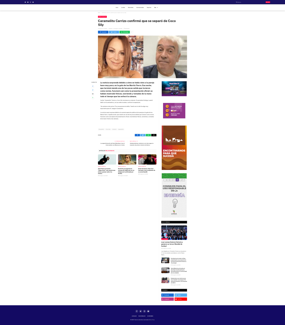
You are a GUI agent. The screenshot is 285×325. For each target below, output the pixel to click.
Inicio (117, 7)
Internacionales (140, 7)
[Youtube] (33, 2)
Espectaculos (102, 16)
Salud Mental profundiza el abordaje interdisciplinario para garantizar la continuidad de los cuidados (179, 270)
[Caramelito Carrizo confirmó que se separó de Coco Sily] (142, 57)
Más (155, 7)
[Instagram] (30, 2)
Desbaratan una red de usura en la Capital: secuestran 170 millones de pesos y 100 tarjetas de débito (179, 280)
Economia (150, 316)
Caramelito (101, 129)
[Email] (92, 93)
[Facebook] (25, 2)
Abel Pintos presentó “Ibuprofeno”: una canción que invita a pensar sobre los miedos (106, 171)
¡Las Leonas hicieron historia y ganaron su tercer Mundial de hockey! (172, 244)
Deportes (149, 7)
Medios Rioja (152, 319)
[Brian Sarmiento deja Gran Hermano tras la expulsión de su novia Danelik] (147, 159)
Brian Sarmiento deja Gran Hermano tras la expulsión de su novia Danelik (146, 170)
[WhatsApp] (92, 97)
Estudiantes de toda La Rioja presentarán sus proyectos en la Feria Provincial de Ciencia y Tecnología (178, 261)
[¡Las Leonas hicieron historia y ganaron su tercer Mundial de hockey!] (174, 232)
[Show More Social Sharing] (131, 32)
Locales (123, 7)
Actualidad (165, 239)
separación (121, 129)
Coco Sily (108, 129)
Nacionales (130, 7)
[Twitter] (92, 89)
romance (114, 129)
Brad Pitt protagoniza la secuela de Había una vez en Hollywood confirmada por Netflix (126, 171)
